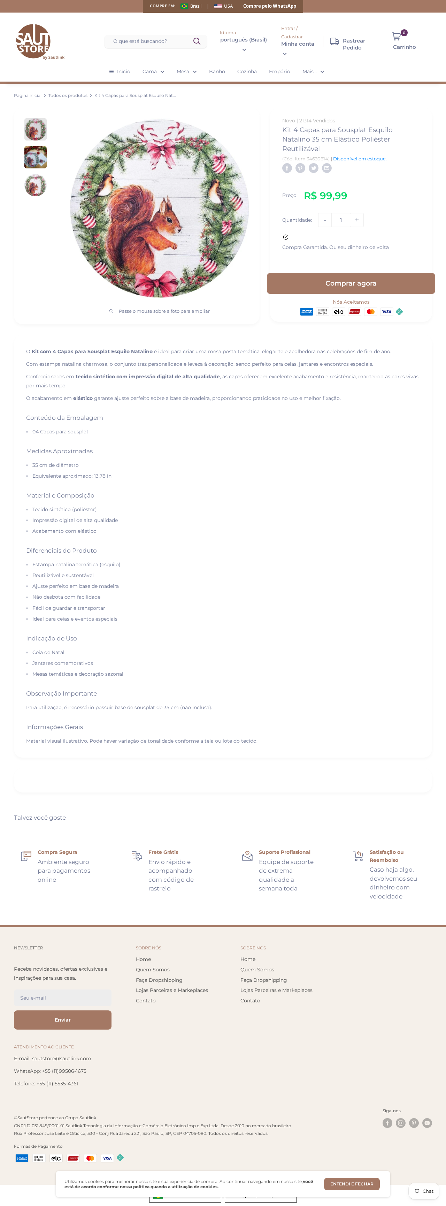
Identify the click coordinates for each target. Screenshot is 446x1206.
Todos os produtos (67, 95)
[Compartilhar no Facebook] (287, 168)
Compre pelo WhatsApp (269, 6)
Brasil (195, 6)
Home (143, 959)
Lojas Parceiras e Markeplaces (172, 990)
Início (123, 71)
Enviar (63, 1020)
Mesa (183, 71)
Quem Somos (153, 969)
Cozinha (247, 71)
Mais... (309, 71)
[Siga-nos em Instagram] (401, 1123)
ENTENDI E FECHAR (352, 1183)
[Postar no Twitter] (313, 168)
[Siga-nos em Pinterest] (414, 1123)
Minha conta (297, 43)
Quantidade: (297, 220)
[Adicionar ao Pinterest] (300, 168)
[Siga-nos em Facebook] (387, 1123)
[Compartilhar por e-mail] (327, 168)
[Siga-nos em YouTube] (427, 1123)
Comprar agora (351, 283)
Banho (217, 71)
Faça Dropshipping (159, 980)
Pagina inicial (27, 95)
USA (228, 6)
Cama (150, 71)
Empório (279, 71)
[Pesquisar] (197, 41)
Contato (146, 1001)
